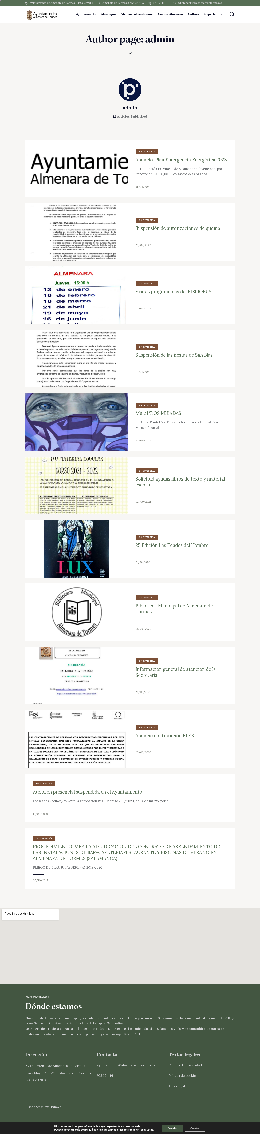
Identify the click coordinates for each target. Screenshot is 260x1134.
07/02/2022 (143, 308)
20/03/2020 (143, 752)
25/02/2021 (143, 692)
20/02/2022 (143, 245)
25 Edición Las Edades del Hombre (172, 545)
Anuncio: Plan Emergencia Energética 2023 (181, 160)
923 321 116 (105, 1075)
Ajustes (194, 1128)
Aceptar (172, 1128)
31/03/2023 (143, 187)
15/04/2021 (143, 628)
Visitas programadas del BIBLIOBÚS (173, 292)
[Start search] (232, 14)
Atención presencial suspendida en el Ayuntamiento (87, 792)
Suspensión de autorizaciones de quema (178, 228)
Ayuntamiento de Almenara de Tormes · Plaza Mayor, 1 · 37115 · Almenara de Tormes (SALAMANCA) (58, 1073)
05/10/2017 (40, 880)
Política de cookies (183, 1075)
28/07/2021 (143, 562)
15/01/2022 (143, 372)
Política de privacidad (185, 1065)
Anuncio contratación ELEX (165, 736)
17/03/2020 (40, 814)
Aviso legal (177, 1086)
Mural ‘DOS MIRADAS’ (159, 413)
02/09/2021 (143, 501)
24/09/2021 (143, 440)
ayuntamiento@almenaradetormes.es (126, 1065)
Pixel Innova (52, 1107)
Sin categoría (147, 151)
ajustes (148, 1130)
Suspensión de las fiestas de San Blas (174, 355)
